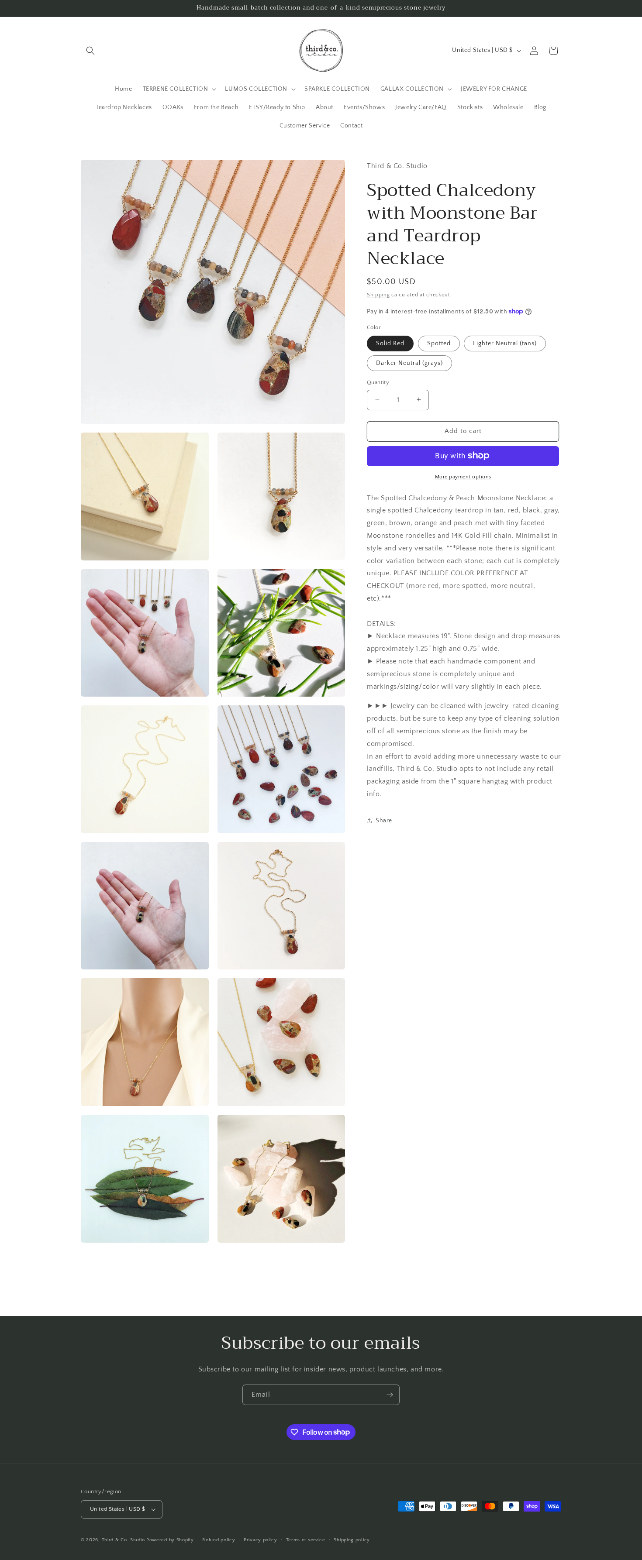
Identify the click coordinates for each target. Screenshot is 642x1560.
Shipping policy (352, 1540)
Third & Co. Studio (123, 1540)
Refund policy (218, 1540)
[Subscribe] (389, 1395)
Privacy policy (260, 1540)
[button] (90, 50)
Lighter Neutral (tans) (505, 343)
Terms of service (305, 1540)
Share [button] (384, 820)
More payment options (463, 476)
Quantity (378, 382)
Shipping (378, 294)
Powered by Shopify (170, 1540)
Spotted (439, 343)
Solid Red (390, 343)
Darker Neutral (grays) (409, 362)
